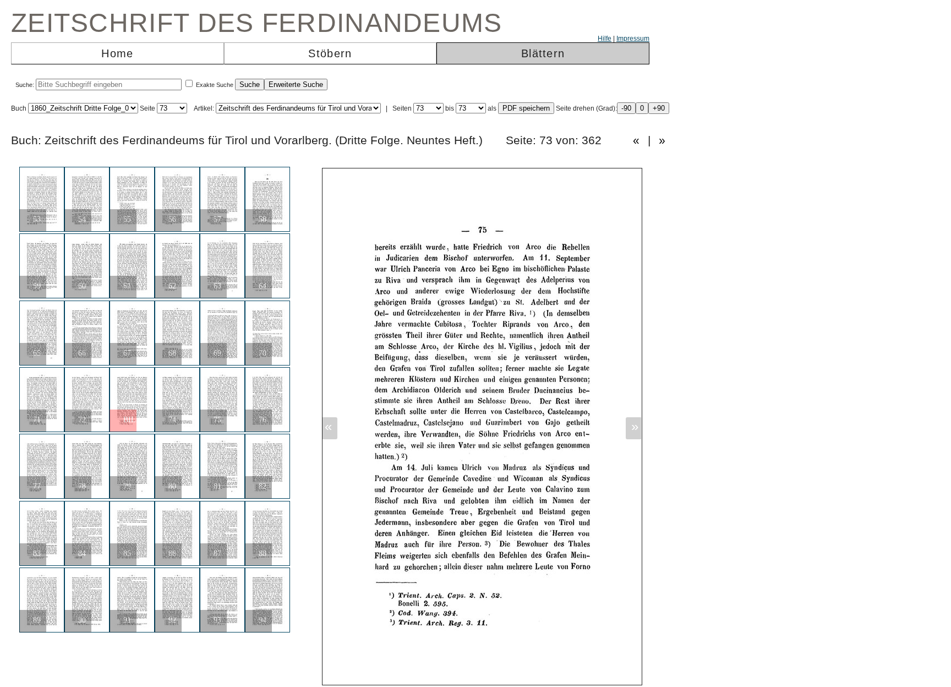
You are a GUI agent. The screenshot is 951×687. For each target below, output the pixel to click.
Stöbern (330, 53)
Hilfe (604, 38)
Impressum (632, 38)
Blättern (543, 53)
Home (117, 53)
